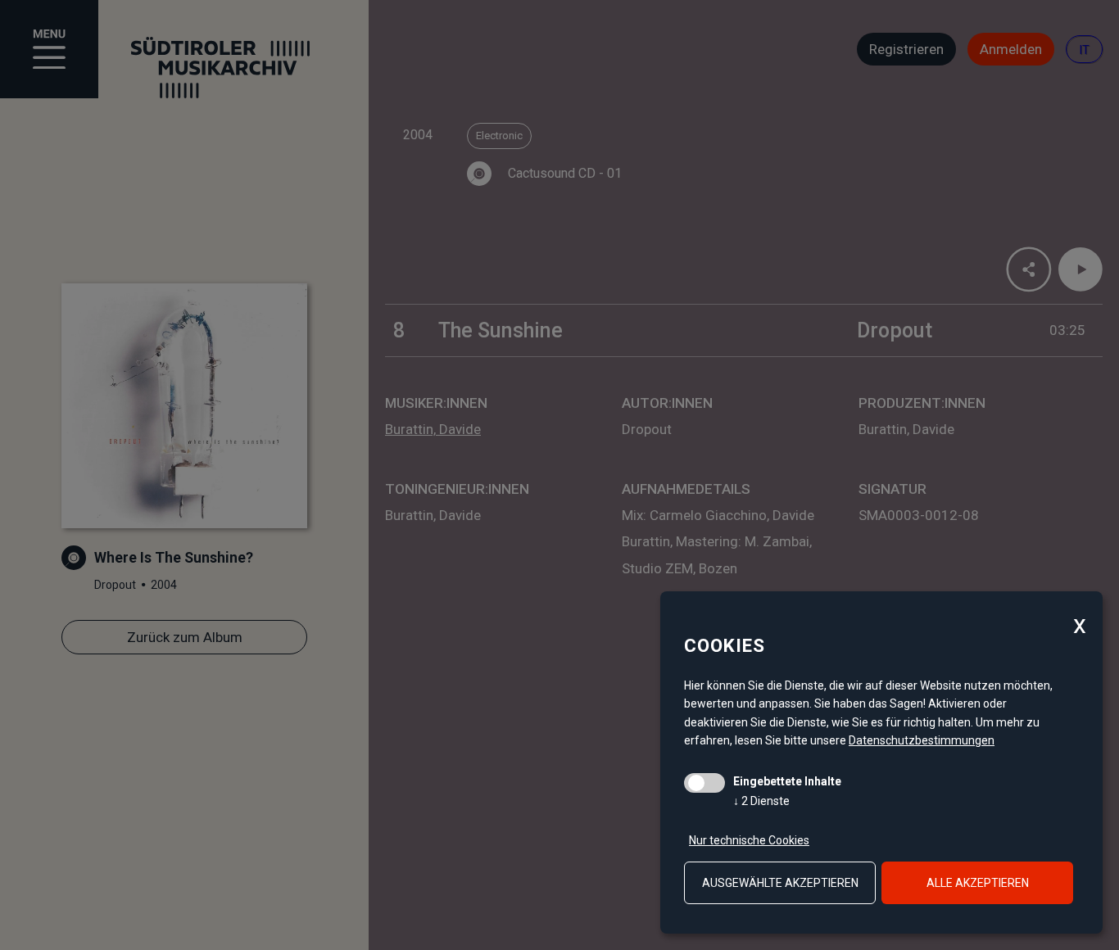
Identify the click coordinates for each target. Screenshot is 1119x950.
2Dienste (761, 801)
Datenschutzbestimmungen (921, 740)
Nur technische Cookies (749, 840)
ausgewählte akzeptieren (780, 882)
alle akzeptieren (977, 882)
